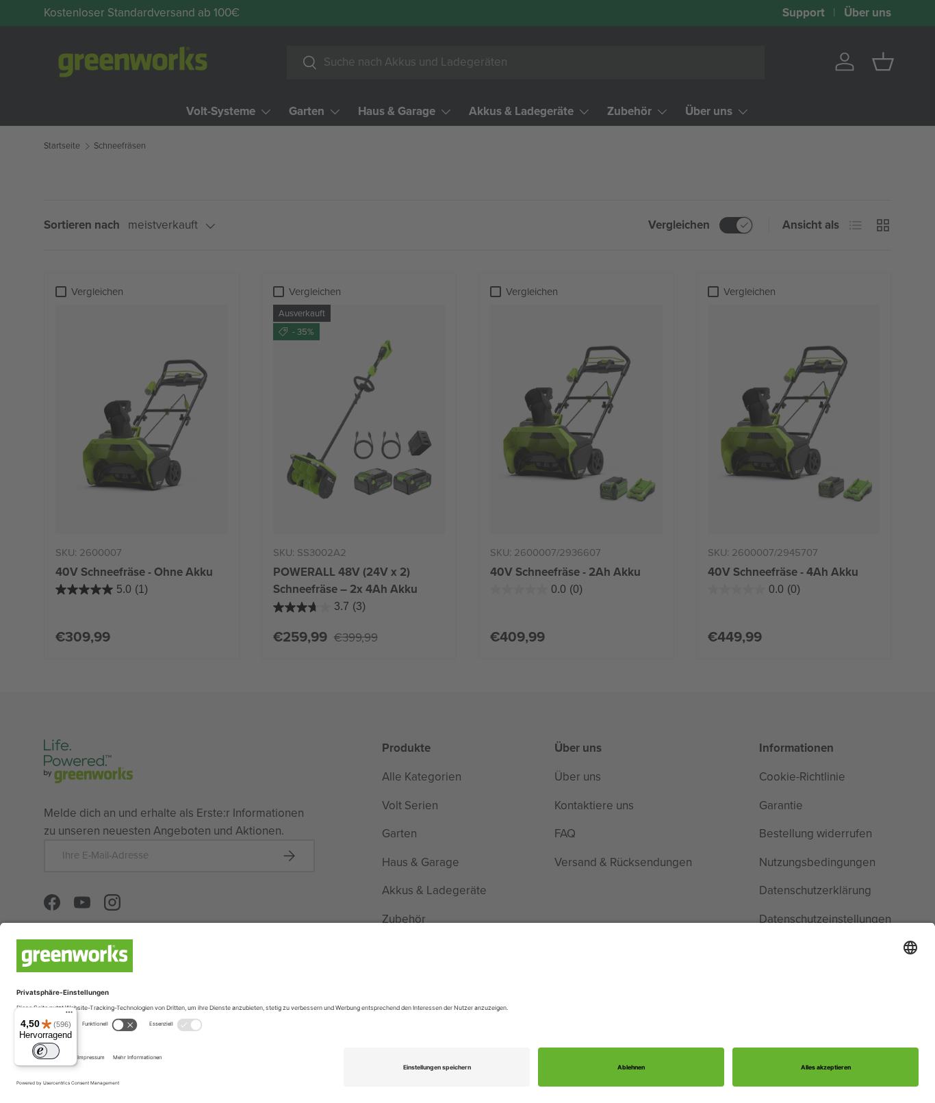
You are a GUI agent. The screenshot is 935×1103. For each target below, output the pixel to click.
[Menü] (69, 1015)
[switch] (46, 1051)
